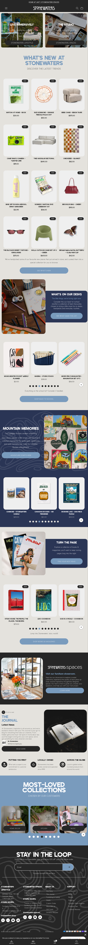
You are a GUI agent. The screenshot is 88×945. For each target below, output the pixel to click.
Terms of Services (49, 931)
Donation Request (52, 912)
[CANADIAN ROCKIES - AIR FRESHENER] (16, 493)
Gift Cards (49, 909)
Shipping (71, 900)
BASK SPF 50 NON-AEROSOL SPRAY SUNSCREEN (16, 206)
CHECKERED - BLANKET (71, 159)
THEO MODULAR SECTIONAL (44, 159)
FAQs (70, 894)
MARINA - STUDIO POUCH (16, 376)
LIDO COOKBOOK (16, 619)
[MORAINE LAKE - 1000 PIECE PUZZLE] (44, 493)
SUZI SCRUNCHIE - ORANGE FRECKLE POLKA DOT (44, 114)
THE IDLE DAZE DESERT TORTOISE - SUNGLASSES (16, 251)
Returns (70, 897)
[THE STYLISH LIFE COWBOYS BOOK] (72, 600)
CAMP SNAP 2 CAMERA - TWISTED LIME (16, 160)
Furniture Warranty (74, 909)
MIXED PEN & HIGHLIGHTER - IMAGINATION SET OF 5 (44, 377)
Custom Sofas (51, 903)
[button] (30, 386)
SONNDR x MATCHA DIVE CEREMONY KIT (44, 206)
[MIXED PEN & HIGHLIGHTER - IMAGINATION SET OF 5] (44, 358)
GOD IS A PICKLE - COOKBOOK (44, 619)
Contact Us (72, 891)
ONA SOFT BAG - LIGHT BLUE (71, 376)
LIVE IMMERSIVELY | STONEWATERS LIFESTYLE (44, 2)
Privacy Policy (26, 931)
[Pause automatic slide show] (83, 835)
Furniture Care (73, 906)
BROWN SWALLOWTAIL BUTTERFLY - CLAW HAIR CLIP (71, 251)
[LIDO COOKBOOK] (16, 600)
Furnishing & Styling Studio (53, 898)
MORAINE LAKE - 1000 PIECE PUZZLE (44, 513)
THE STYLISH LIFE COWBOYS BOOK (71, 619)
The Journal (50, 894)
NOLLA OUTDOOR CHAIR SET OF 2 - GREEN (44, 251)
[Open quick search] (77, 8)
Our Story (49, 891)
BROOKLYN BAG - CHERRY (71, 204)
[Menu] (6, 8)
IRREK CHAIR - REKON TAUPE (72, 113)
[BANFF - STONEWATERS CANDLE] (72, 493)
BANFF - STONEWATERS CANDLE (71, 512)
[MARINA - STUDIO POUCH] (16, 358)
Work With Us (50, 906)
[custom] (3, 920)
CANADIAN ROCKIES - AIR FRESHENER (16, 513)
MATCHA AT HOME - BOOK (16, 113)
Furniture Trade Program (76, 903)
